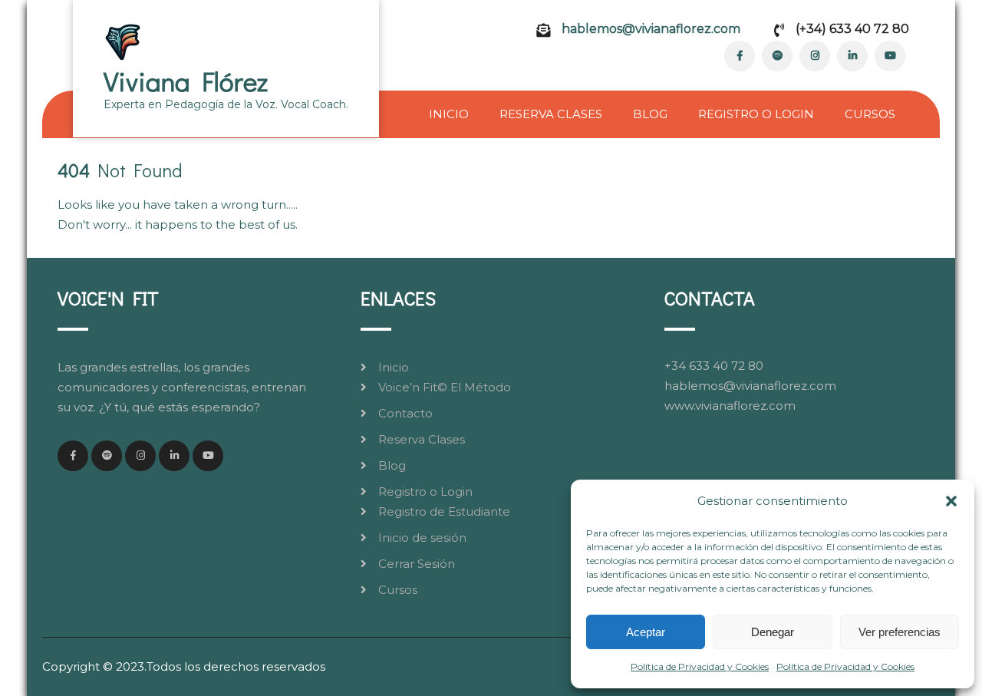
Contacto (405, 413)
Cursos (870, 114)
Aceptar (645, 631)
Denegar (772, 631)
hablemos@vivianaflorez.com (651, 28)
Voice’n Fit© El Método (444, 387)
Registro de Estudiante (444, 511)
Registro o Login (756, 114)
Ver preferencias (899, 631)
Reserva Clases (550, 114)
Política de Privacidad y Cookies (700, 666)
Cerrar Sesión (416, 563)
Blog (650, 114)
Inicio (449, 114)
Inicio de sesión (422, 537)
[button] (951, 501)
